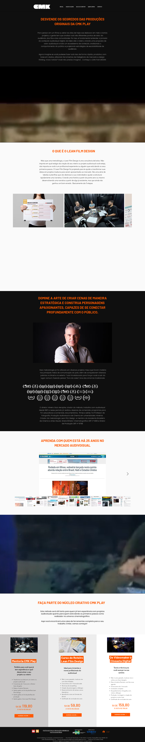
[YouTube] (33, 731)
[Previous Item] (16, 210)
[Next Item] (129, 210)
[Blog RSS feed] (37, 731)
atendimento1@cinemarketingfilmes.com (73, 739)
